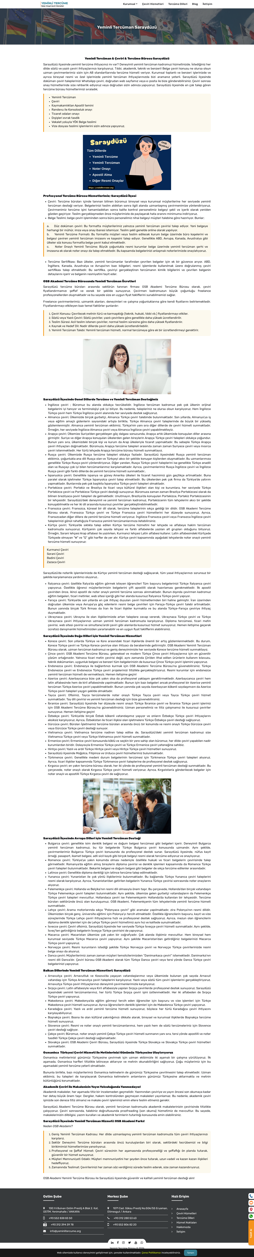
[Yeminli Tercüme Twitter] (129, 1242)
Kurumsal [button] (129, 4)
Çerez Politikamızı (151, 1252)
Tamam (190, 1253)
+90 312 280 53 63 (124, 1218)
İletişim (207, 4)
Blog (195, 4)
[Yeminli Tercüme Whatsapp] (141, 1242)
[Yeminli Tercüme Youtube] (135, 1242)
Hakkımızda (182, 1227)
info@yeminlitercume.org (64, 1231)
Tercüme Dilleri (178, 4)
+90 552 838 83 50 (59, 1218)
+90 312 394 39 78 (60, 1224)
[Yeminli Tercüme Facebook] (118, 1242)
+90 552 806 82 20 (123, 1224)
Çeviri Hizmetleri (153, 4)
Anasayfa (181, 1208)
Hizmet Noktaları (185, 1222)
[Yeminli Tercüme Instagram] (123, 1242)
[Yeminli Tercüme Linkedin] (112, 1242)
